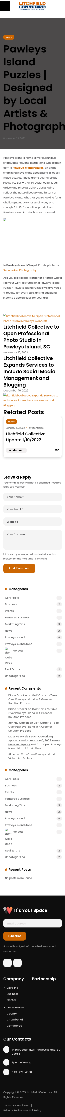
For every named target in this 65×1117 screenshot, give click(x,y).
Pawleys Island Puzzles (28, 168)
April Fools (32, 598)
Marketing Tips (32, 624)
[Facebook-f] (7, 964)
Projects (36, 651)
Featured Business (32, 617)
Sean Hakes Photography (19, 270)
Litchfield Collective (39, 1092)
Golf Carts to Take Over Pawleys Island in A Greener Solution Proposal (32, 699)
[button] (60, 6)
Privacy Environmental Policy (22, 1110)
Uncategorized (32, 676)
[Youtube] (17, 964)
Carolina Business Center (12, 994)
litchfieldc (38, 428)
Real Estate (32, 669)
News (9, 37)
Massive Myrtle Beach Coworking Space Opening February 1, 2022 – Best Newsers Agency (34, 740)
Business (32, 604)
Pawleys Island (32, 637)
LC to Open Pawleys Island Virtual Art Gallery (35, 746)
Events (32, 611)
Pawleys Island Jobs (32, 644)
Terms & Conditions (16, 1105)
